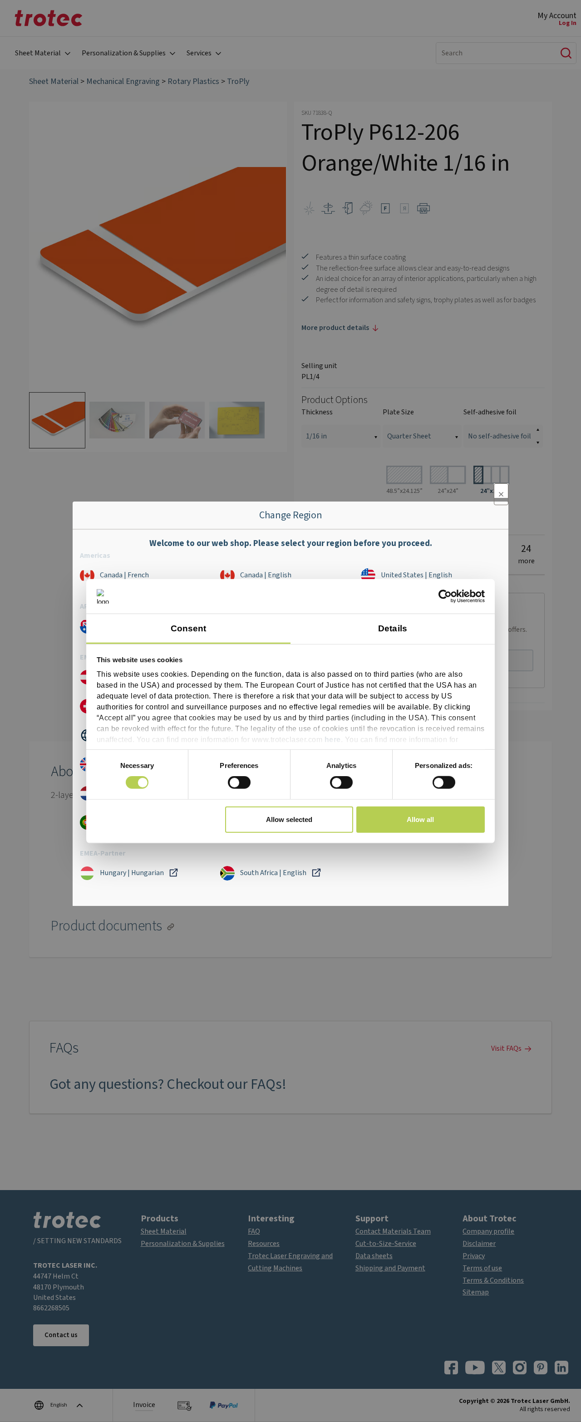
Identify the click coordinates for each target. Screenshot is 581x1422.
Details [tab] (392, 628)
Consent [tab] (189, 628)
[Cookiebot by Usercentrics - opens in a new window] (445, 596)
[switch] (239, 782)
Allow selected (289, 819)
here (333, 739)
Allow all (420, 819)
